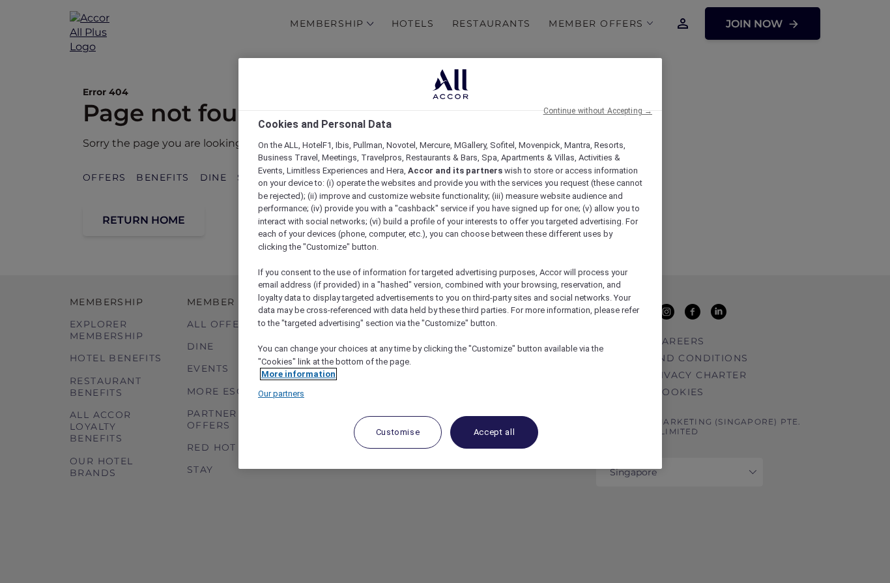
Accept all (494, 432)
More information (298, 374)
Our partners (281, 393)
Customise (398, 432)
